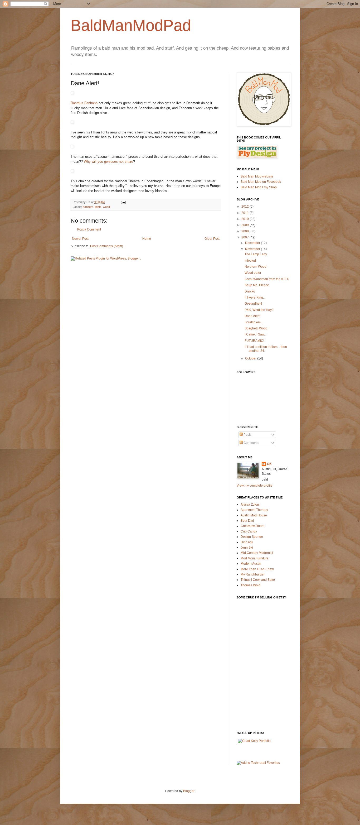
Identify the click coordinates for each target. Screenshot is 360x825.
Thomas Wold (250, 585)
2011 (245, 213)
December (253, 243)
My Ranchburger (253, 574)
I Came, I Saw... (255, 334)
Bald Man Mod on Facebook (261, 182)
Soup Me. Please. (257, 285)
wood (106, 206)
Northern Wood (255, 266)
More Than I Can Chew (257, 569)
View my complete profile (255, 485)
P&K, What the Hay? (259, 310)
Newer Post (80, 239)
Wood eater (253, 273)
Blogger (188, 791)
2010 (245, 219)
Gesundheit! (253, 303)
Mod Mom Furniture (255, 558)
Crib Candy (249, 531)
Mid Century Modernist (257, 553)
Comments (251, 443)
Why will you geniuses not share (108, 162)
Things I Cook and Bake (258, 580)
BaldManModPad (131, 25)
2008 (245, 231)
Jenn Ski (247, 547)
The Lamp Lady (256, 254)
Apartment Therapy (254, 510)
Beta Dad (247, 520)
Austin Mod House (254, 515)
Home (146, 239)
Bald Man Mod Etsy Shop (259, 187)
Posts (247, 435)
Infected (250, 260)
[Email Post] (123, 202)
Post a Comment (89, 229)
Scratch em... (254, 322)
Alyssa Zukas (250, 504)
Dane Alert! (252, 316)
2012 (245, 206)
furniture (88, 206)
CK (269, 464)
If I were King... (255, 297)
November (253, 249)
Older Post (212, 239)
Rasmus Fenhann (84, 103)
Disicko (250, 291)
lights (98, 206)
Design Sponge (252, 537)
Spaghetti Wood (256, 328)
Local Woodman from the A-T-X (267, 279)
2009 (245, 225)
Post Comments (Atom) (106, 246)
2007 (245, 237)
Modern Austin (251, 563)
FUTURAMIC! (254, 341)
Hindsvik (247, 542)
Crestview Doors (252, 526)
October (251, 358)
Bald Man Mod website (257, 176)
